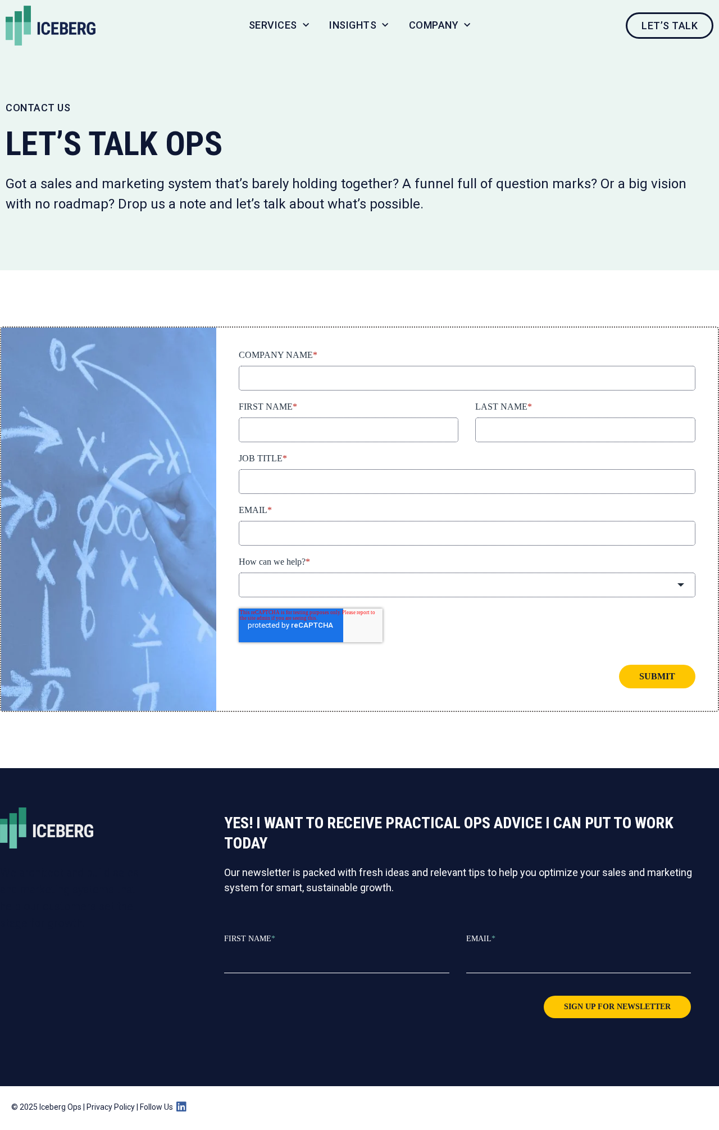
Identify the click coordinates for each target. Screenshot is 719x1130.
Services (273, 25)
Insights (352, 25)
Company (434, 25)
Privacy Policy (111, 1106)
